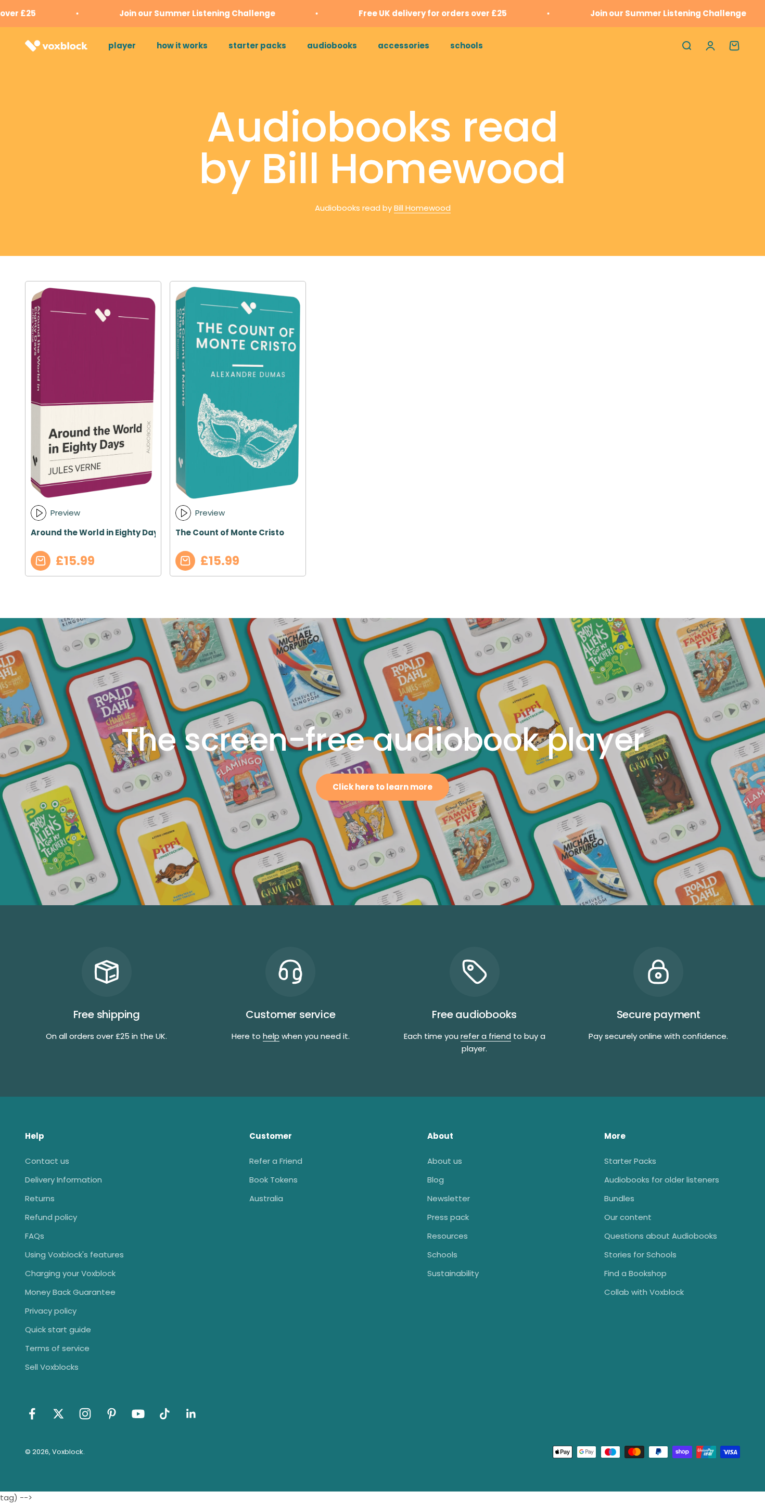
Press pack (448, 1217)
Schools (442, 1254)
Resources (447, 1235)
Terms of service (57, 1348)
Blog (435, 1179)
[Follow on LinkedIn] (191, 1414)
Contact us (47, 1160)
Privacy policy (50, 1310)
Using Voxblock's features (74, 1254)
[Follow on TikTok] (165, 1414)
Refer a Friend (275, 1160)
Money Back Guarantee (70, 1292)
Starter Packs (630, 1160)
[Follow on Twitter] (59, 1414)
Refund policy (51, 1217)
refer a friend (486, 1036)
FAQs (34, 1235)
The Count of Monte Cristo (229, 532)
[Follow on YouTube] (138, 1414)
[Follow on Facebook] (32, 1414)
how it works (182, 45)
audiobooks (332, 45)
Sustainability (453, 1273)
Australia (266, 1198)
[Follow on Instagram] (85, 1414)
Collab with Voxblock (644, 1292)
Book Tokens (273, 1179)
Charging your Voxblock (70, 1273)
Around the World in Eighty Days (97, 532)
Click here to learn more (382, 786)
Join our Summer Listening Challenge (178, 13)
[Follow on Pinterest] (112, 1414)
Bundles (619, 1198)
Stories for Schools (640, 1254)
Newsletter (448, 1198)
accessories (403, 45)
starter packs (257, 45)
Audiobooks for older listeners (661, 1179)
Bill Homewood (422, 207)
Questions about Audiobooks (660, 1235)
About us (444, 1160)
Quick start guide (58, 1329)
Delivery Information (63, 1179)
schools (466, 45)
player (122, 45)
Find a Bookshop (635, 1273)
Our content (628, 1217)
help (271, 1036)
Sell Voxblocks (52, 1366)
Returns (40, 1198)
